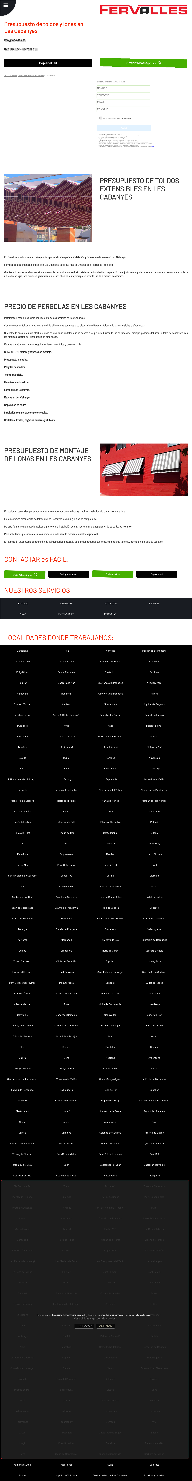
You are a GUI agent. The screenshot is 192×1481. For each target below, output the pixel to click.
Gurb (66, 843)
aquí (152, 146)
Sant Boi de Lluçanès (110, 1154)
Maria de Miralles (66, 800)
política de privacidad (124, 118)
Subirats (154, 1464)
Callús (110, 811)
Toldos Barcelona (10, 76)
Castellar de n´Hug (66, 1175)
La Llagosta (66, 1089)
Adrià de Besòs (22, 811)
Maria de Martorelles (110, 886)
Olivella (66, 1046)
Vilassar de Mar (22, 1004)
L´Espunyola (110, 779)
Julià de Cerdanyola (110, 1004)
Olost (22, 1046)
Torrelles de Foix (22, 715)
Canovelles (110, 1014)
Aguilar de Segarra (154, 704)
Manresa (110, 757)
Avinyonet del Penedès (110, 693)
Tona (66, 1004)
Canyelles (22, 1014)
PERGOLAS (110, 614)
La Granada (110, 768)
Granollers (66, 950)
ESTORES (154, 603)
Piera (154, 886)
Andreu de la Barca (110, 1111)
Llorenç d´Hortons (22, 972)
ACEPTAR (105, 1325)
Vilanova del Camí (110, 993)
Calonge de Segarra (110, 1132)
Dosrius (22, 747)
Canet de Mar (154, 1014)
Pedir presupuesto (69, 574)
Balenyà (22, 929)
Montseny (154, 993)
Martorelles (22, 1111)
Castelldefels (66, 886)
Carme (110, 875)
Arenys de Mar (66, 1068)
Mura (22, 768)
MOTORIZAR (110, 603)
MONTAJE (22, 603)
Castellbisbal (110, 832)
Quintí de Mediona (22, 1036)
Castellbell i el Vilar (110, 1164)
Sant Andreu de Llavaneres (22, 1079)
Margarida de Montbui (154, 650)
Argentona (154, 1057)
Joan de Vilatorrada (22, 907)
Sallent (66, 811)
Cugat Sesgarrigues (110, 1079)
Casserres (66, 875)
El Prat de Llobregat (154, 918)
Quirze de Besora (154, 1143)
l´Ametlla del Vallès (154, 779)
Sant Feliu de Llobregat (110, 972)
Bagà (154, 1121)
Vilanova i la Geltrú (110, 822)
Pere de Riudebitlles (110, 897)
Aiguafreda (110, 1121)
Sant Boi (154, 1154)
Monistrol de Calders (22, 800)
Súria (110, 1464)
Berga (154, 1068)
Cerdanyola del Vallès (66, 789)
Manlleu (110, 854)
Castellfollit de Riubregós (66, 715)
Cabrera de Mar (66, 682)
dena (22, 886)
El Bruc (154, 736)
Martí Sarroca (22, 661)
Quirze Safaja (66, 1143)
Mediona (110, 1057)
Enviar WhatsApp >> (141, 63)
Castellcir (110, 672)
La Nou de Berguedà (22, 1089)
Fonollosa (22, 854)
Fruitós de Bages (154, 1132)
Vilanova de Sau (110, 939)
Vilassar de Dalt (66, 822)
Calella (22, 757)
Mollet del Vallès (154, 897)
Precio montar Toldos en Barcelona (31, 76)
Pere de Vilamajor (110, 1025)
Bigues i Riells (110, 1068)
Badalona (66, 693)
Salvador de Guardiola (66, 1025)
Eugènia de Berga (110, 1100)
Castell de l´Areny (154, 715)
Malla (110, 725)
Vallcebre (22, 1100)
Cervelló (22, 789)
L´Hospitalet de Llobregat (22, 779)
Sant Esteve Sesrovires (22, 982)
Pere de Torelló (154, 1025)
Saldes (22, 1475)
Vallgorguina (154, 929)
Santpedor (22, 736)
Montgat (110, 650)
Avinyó (154, 693)
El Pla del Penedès (22, 918)
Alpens (22, 1121)
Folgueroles (66, 854)
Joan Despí (154, 1004)
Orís (110, 1036)
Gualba (22, 950)
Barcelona (22, 650)
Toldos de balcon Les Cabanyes (110, 1475)
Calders (66, 704)
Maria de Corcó (110, 950)
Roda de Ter (110, 1089)
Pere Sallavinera (66, 864)
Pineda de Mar (66, 832)
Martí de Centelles (110, 661)
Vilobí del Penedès (66, 961)
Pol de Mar (22, 864)
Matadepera (110, 1175)
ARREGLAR (66, 603)
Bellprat (22, 682)
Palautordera (66, 982)
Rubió (66, 757)
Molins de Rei (154, 747)
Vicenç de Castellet (22, 1025)
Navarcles (154, 757)
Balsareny (110, 929)
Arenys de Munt (22, 1068)
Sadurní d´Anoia (22, 993)
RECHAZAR (84, 1325)
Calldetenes (154, 811)
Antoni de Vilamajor (66, 1036)
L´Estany (66, 779)
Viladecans (22, 693)
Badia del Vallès (22, 822)
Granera (110, 843)
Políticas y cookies (154, 1475)
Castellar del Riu (22, 1175)
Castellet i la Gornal (110, 715)
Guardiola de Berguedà (154, 939)
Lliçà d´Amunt (110, 747)
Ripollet (110, 961)
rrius (66, 725)
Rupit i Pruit (110, 864)
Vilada (154, 832)
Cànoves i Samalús (66, 1014)
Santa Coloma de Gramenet (154, 1100)
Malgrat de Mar (154, 725)
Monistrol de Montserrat (154, 789)
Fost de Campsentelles (22, 1143)
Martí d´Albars (154, 854)
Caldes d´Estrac (22, 704)
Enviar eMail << (112, 574)
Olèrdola (154, 875)
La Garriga (154, 768)
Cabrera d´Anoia (154, 950)
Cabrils (22, 1132)
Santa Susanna (66, 736)
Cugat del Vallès (154, 982)
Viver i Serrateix (22, 961)
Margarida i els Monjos (154, 800)
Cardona (154, 672)
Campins (66, 1132)
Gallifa (22, 1057)
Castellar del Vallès (154, 1164)
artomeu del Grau (22, 1164)
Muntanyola (110, 704)
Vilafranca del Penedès (110, 682)
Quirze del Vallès (110, 1143)
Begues (154, 1046)
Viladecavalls (154, 682)
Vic (22, 843)
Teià (66, 650)
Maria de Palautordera (110, 736)
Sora (66, 1057)
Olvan (154, 1036)
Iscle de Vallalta (110, 907)
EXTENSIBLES (66, 614)
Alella (66, 1121)
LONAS (22, 614)
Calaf (66, 1164)
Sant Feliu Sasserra (66, 897)
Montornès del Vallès (110, 789)
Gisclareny (154, 843)
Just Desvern (66, 972)
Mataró (66, 1111)
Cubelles (154, 1089)
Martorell (22, 939)
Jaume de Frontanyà (66, 907)
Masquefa (154, 1175)
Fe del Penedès (66, 672)
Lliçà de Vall (66, 747)
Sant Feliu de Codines (154, 972)
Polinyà (154, 822)
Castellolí (154, 661)
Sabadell (110, 982)
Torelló (154, 864)
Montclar (110, 1046)
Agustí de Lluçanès (154, 1111)
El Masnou (66, 918)
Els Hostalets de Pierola (110, 918)
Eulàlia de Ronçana (66, 929)
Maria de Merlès (110, 800)
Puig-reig (22, 725)
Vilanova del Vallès (66, 1079)
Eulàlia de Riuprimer (66, 1100)
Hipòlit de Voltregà (66, 1475)
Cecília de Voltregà (66, 993)
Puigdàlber (22, 672)
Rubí (66, 768)
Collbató (154, 907)
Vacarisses (66, 1464)
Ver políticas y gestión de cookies (95, 1318)
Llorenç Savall (154, 961)
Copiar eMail (48, 63)
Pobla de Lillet (22, 832)
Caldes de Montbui (22, 897)
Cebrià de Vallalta (66, 1154)
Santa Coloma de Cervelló (22, 875)
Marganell (66, 939)
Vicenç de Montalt (22, 1154)
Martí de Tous (66, 661)
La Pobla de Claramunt (154, 1079)
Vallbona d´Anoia (22, 1464)
